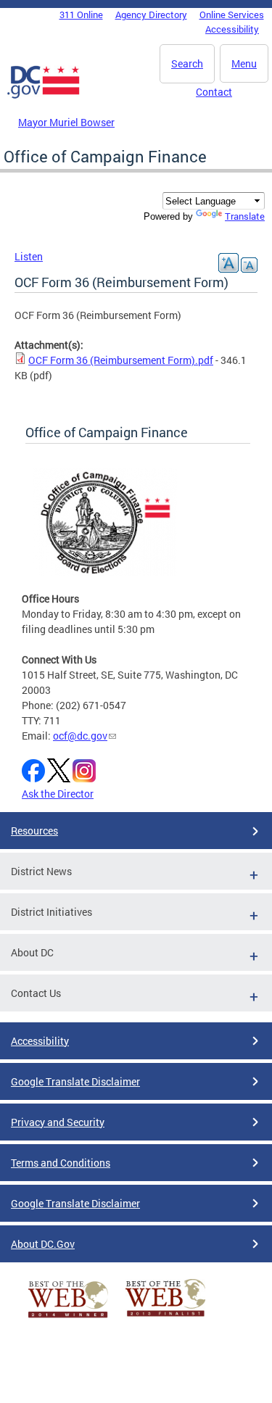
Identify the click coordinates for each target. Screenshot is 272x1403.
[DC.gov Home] (43, 95)
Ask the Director (58, 793)
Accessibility (232, 29)
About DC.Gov (43, 1244)
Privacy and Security (57, 1122)
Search (187, 63)
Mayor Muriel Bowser (66, 122)
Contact (214, 92)
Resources (34, 830)
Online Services (231, 14)
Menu (244, 63)
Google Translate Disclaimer (75, 1081)
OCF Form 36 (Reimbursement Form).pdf (120, 360)
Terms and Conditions (60, 1163)
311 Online (81, 14)
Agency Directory (151, 14)
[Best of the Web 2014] (68, 1317)
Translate (245, 216)
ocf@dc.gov (80, 735)
